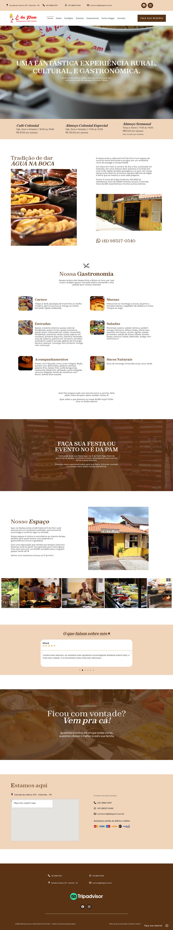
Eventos (80, 18)
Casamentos (92, 18)
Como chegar (108, 18)
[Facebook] (144, 5)
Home (50, 18)
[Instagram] (150, 5)
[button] (42, 653)
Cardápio (68, 18)
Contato (121, 18)
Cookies (132, 924)
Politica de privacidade (118, 924)
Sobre (58, 18)
